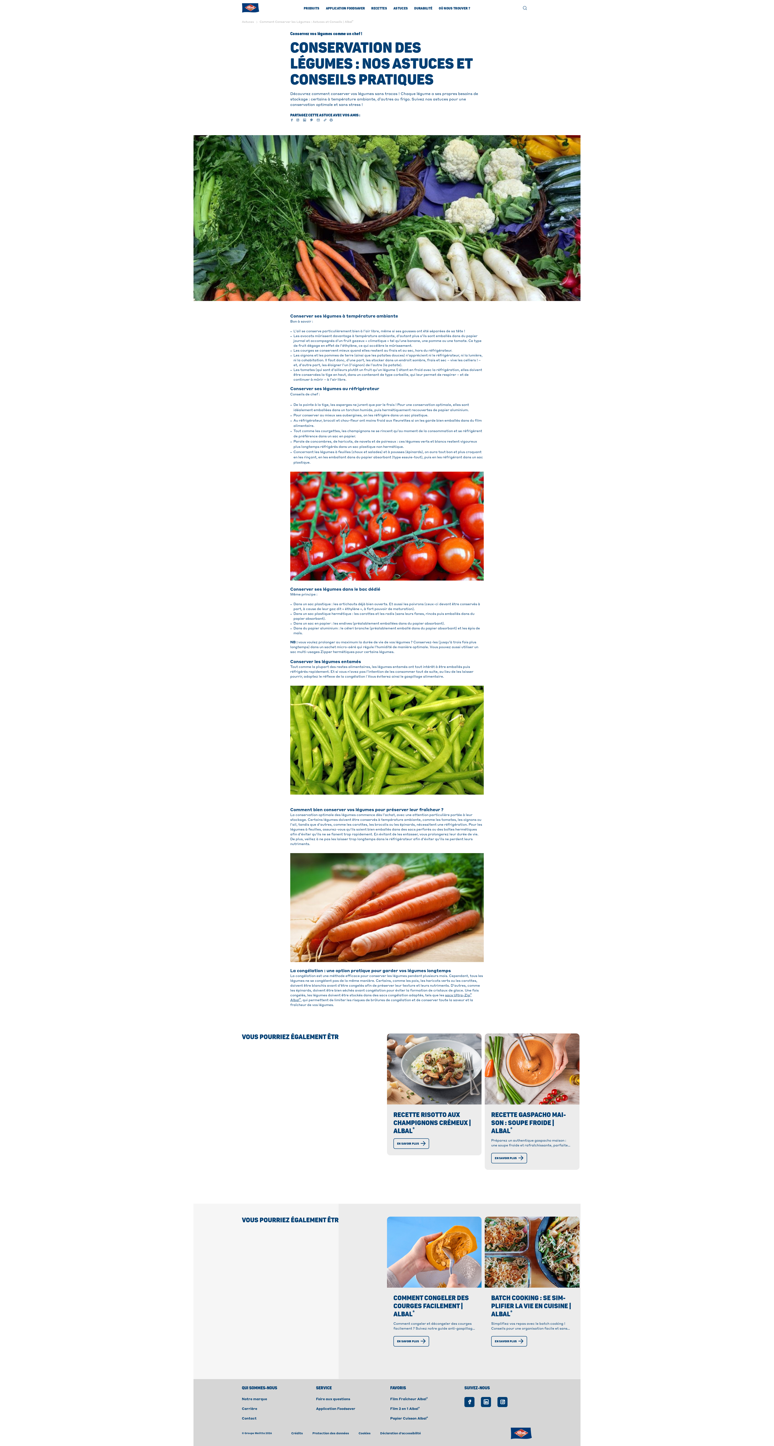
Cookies (364, 1433)
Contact (249, 1418)
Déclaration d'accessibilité (400, 1433)
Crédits (297, 1433)
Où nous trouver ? (454, 8)
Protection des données (330, 1433)
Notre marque (254, 1399)
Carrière (249, 1409)
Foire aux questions (333, 1399)
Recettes (379, 8)
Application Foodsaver (345, 8)
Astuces (400, 8)
